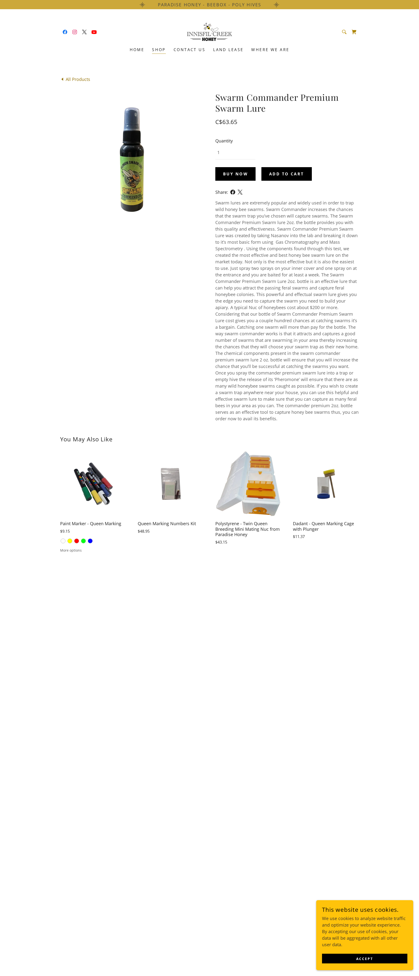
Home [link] (137, 49)
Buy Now (235, 174)
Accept (364, 958)
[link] (65, 32)
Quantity (224, 141)
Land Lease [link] (228, 49)
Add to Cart (286, 174)
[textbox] (235, 152)
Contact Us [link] (189, 49)
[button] (354, 32)
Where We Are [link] (270, 49)
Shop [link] (159, 49)
